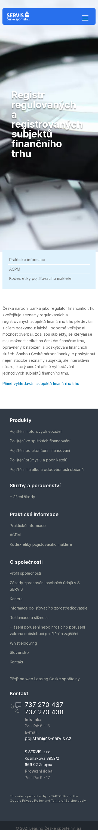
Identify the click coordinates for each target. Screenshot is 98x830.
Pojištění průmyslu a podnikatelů (38, 460)
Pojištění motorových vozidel (36, 431)
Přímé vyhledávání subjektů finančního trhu (40, 383)
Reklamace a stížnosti (29, 617)
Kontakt (16, 662)
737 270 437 (44, 705)
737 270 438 (44, 712)
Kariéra (16, 598)
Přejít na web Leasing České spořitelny (45, 678)
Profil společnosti (25, 573)
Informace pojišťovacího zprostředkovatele (49, 608)
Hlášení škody (22, 496)
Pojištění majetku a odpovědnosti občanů (47, 469)
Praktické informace (27, 259)
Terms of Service (64, 801)
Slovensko (19, 652)
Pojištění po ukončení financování (40, 450)
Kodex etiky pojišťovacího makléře (40, 278)
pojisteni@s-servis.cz (48, 738)
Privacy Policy (33, 801)
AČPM (14, 269)
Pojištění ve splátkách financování (40, 441)
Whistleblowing (23, 643)
